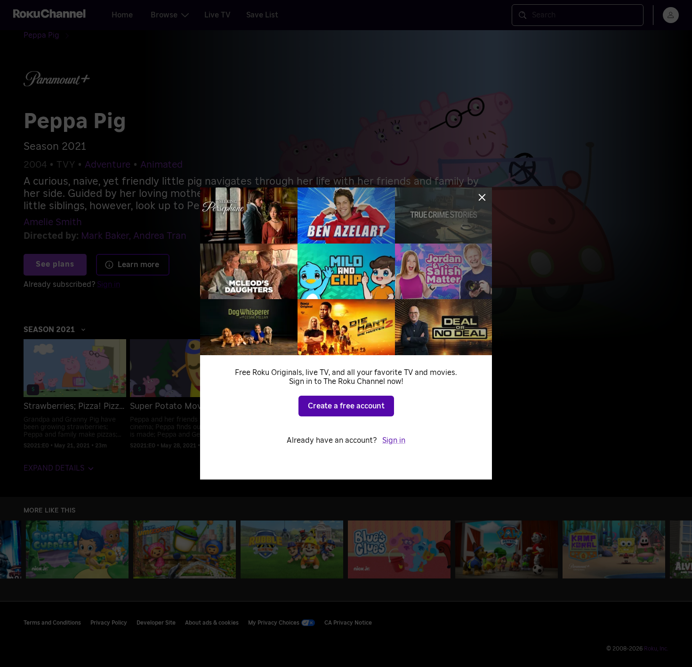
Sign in (393, 440)
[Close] (482, 197)
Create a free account (346, 406)
